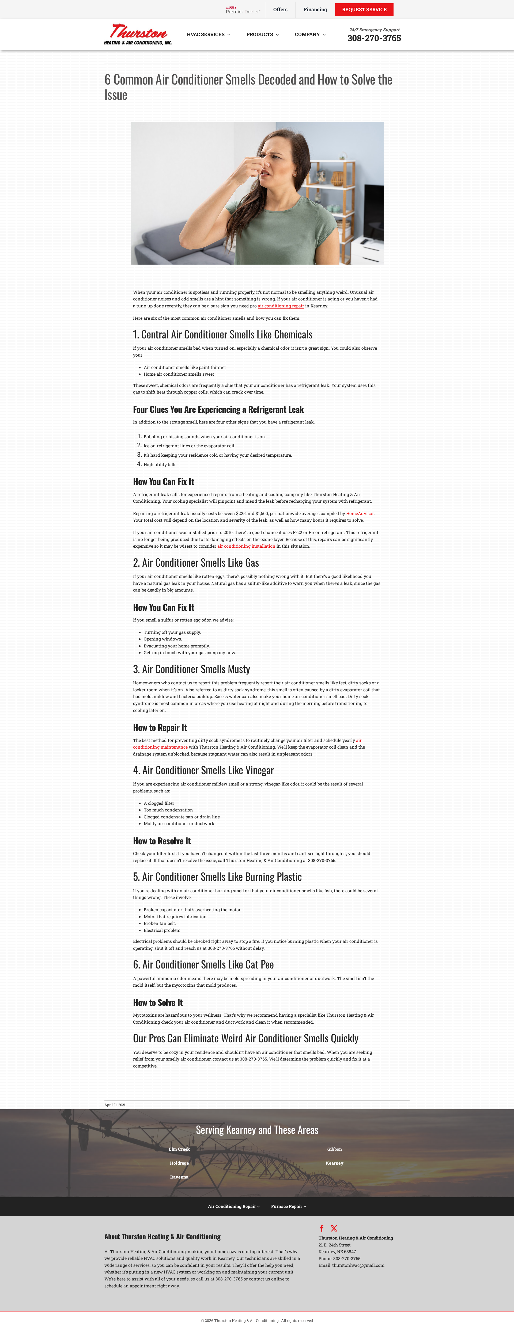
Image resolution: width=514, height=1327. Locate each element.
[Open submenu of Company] (325, 34)
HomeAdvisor (360, 513)
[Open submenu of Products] (279, 34)
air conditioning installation (246, 546)
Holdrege (179, 1163)
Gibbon (334, 1149)
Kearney (334, 1163)
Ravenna (179, 1177)
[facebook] (322, 1228)
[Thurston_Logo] (138, 23)
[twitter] (334, 1228)
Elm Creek (179, 1149)
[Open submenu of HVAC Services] (230, 34)
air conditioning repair (281, 305)
